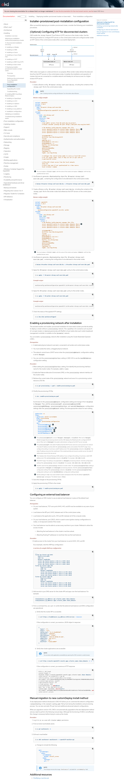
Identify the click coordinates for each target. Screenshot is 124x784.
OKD (19, 16)
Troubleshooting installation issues (13, 117)
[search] (25, 20)
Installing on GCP (11, 59)
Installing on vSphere (12, 103)
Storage (6, 145)
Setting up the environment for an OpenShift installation (15, 80)
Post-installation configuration (12, 85)
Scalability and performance (13, 180)
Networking (7, 142)
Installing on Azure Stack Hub (13, 56)
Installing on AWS (11, 50)
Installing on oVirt (11, 101)
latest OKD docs (99, 11)
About (6, 24)
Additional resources (102, 35)
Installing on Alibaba (12, 47)
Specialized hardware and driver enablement (13, 184)
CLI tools (7, 133)
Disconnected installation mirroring (13, 44)
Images (6, 157)
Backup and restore (10, 188)
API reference (8, 197)
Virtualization (8, 200)
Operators (7, 151)
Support (6, 127)
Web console (8, 130)
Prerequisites (11, 76)
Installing (31, 16)
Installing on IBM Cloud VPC (15, 62)
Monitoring (7, 177)
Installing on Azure (12, 52)
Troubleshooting (12, 91)
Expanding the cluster (13, 89)
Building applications (10, 160)
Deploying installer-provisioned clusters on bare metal (54, 16)
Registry (6, 148)
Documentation (9, 16)
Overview (10, 73)
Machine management (11, 163)
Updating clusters (9, 124)
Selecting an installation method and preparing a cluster (14, 39)
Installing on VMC (11, 106)
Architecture (8, 30)
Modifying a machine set (41, 778)
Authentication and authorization (14, 139)
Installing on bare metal (13, 64)
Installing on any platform (14, 109)
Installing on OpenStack (13, 98)
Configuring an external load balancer (107, 29)
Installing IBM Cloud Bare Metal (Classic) (13, 95)
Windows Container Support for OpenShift (13, 170)
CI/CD (6, 154)
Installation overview (11, 36)
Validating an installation (12, 114)
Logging (6, 174)
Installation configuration (14, 111)
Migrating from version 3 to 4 (13, 191)
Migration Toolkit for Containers (14, 194)
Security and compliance (12, 136)
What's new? (8, 27)
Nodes (6, 166)
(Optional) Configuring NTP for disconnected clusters (106, 23)
